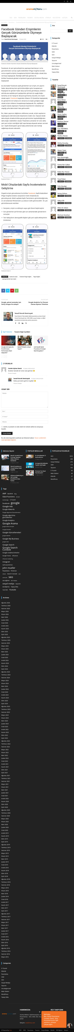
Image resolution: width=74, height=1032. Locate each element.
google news (6, 541)
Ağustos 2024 (5, 672)
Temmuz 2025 (5, 640)
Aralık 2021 (4, 764)
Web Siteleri (56, 66)
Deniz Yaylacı (62, 114)
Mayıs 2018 (5, 888)
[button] (71, 18)
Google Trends (7, 556)
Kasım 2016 (5, 940)
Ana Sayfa (4, 22)
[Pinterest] (12, 291)
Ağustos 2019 (5, 845)
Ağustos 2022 (5, 741)
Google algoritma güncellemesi (9, 516)
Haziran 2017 (5, 919)
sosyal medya (8, 584)
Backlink (10, 494)
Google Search (8, 545)
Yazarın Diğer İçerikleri (22, 332)
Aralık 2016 (4, 937)
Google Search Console (10, 549)
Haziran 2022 (5, 747)
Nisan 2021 (5, 787)
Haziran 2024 (5, 678)
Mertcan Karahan (64, 215)
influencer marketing (8, 559)
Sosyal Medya (39, 18)
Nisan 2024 (5, 683)
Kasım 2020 (5, 801)
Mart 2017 (4, 928)
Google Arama (10, 523)
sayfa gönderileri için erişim (9, 279)
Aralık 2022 (4, 729)
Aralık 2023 (4, 695)
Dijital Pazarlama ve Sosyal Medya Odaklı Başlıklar (16, 468)
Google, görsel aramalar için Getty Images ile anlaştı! (11, 303)
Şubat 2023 (5, 724)
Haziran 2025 (5, 643)
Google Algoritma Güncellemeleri (11, 512)
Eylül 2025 (4, 634)
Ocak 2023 (4, 726)
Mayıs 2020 (5, 819)
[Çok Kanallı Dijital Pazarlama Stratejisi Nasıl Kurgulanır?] (41, 340)
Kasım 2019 (5, 836)
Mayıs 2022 (5, 750)
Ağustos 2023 (5, 706)
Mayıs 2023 (5, 715)
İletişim (64, 18)
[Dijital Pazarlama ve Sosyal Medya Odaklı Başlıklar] (5, 468)
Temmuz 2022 (5, 744)
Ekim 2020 (4, 804)
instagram (6, 562)
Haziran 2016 (5, 954)
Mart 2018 (4, 893)
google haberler (6, 535)
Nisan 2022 (5, 752)
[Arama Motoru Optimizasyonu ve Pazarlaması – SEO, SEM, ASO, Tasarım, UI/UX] (37, 9)
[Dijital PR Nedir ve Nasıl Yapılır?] (25, 340)
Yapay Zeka (55, 72)
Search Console (12, 574)
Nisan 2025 (5, 649)
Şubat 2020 (5, 827)
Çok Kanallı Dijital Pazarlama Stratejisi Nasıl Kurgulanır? (40, 349)
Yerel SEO (5, 590)
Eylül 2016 (4, 945)
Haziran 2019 (5, 850)
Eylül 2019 (4, 842)
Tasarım (30, 18)
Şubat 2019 (5, 862)
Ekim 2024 (4, 666)
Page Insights (36, 276)
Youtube (12, 590)
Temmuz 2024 (5, 675)
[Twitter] (70, 1)
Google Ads (8, 506)
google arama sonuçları (8, 526)
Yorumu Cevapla (12, 373)
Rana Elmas (62, 100)
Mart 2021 (4, 790)
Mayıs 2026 (5, 611)
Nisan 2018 (5, 891)
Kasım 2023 (5, 698)
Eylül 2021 (4, 773)
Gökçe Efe (61, 201)
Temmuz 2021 (5, 778)
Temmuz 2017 (5, 917)
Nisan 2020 (5, 821)
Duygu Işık (61, 93)
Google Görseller (7, 529)
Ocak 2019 (4, 865)
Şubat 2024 (5, 689)
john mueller (9, 568)
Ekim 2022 (4, 735)
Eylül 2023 (4, 703)
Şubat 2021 (5, 793)
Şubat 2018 (5, 896)
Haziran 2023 (5, 712)
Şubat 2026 (5, 620)
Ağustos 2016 (5, 948)
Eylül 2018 (4, 876)
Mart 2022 (4, 755)
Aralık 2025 (4, 626)
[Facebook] (64, 1)
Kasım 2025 (5, 629)
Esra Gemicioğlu (63, 157)
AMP (4, 494)
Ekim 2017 (4, 908)
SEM (15, 18)
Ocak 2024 (4, 692)
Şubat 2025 (5, 654)
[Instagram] (67, 1)
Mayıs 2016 (5, 957)
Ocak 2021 (4, 796)
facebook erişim (13, 276)
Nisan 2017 (5, 925)
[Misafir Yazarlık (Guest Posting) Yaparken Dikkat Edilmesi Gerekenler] (5, 457)
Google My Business (11, 539)
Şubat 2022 (5, 758)
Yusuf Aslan (62, 179)
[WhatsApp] (16, 291)
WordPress (55, 69)
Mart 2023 (4, 721)
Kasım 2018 (5, 870)
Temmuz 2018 (5, 882)
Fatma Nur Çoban (64, 165)
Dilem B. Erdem (63, 208)
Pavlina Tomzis (63, 136)
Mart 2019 (4, 859)
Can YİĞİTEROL (63, 129)
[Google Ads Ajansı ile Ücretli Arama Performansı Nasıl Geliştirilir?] (8, 340)
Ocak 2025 (4, 657)
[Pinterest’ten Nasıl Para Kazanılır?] (30, 473)
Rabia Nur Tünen (63, 172)
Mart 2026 (4, 617)
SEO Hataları (14, 580)
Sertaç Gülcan (62, 193)
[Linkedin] (23, 323)
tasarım (18, 584)
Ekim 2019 (4, 839)
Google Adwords (9, 509)
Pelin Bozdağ (62, 186)
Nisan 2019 (5, 856)
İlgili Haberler (7, 332)
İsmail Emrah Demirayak (11, 39)
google (15, 503)
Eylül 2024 (4, 669)
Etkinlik (48, 18)
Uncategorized (56, 63)
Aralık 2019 (4, 833)
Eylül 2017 (4, 911)
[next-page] (5, 356)
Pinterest (14, 571)
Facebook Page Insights (25, 276)
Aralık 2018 (4, 868)
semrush (5, 577)
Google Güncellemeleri (12, 532)
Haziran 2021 (5, 781)
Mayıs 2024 (5, 680)
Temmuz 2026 (5, 606)
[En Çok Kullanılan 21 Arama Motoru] (30, 456)
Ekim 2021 (4, 770)
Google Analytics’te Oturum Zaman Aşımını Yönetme (38, 303)
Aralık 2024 (4, 660)
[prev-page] (2, 356)
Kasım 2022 (5, 732)
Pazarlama (22, 18)
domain (18, 497)
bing (15, 493)
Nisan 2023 (5, 718)
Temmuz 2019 (5, 847)
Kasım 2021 (5, 767)
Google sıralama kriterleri (11, 553)
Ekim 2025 (4, 631)
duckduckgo (6, 500)
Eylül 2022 (4, 738)
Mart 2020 (4, 824)
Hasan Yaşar (62, 150)
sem (19, 574)
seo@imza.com (30, 1023)
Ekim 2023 (4, 701)
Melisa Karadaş (63, 143)
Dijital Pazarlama (9, 497)
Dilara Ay (61, 107)
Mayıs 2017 (5, 922)
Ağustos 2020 (5, 810)
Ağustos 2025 (5, 637)
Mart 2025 (4, 652)
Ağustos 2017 (5, 914)
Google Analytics (9, 520)
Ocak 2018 (4, 899)
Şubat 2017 (5, 931)
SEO (11, 18)
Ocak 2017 (4, 934)
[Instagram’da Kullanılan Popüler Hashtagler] (30, 465)
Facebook (14, 98)
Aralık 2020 (4, 798)
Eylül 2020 (4, 807)
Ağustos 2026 (5, 603)
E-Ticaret (55, 43)
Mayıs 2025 (5, 646)
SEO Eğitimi (56, 18)
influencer (15, 556)
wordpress (6, 587)
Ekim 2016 (4, 942)
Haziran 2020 (5, 816)
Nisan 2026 (5, 614)
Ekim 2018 (4, 873)
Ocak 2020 (4, 830)
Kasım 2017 (5, 905)
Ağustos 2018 (5, 879)
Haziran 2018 (5, 885)
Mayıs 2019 (5, 853)
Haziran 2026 (5, 608)
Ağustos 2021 (5, 775)
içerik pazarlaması (8, 565)
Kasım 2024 (5, 663)
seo (11, 577)
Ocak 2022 (4, 761)
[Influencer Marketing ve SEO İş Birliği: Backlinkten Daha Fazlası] (5, 477)
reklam (4, 574)
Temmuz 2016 (5, 951)
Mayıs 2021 (5, 784)
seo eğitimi (6, 580)
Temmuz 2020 (5, 813)
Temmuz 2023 (5, 709)
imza (10, 1030)
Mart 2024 (4, 686)
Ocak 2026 (4, 623)
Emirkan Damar (63, 121)
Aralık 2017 (4, 902)
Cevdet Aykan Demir (15, 368)
